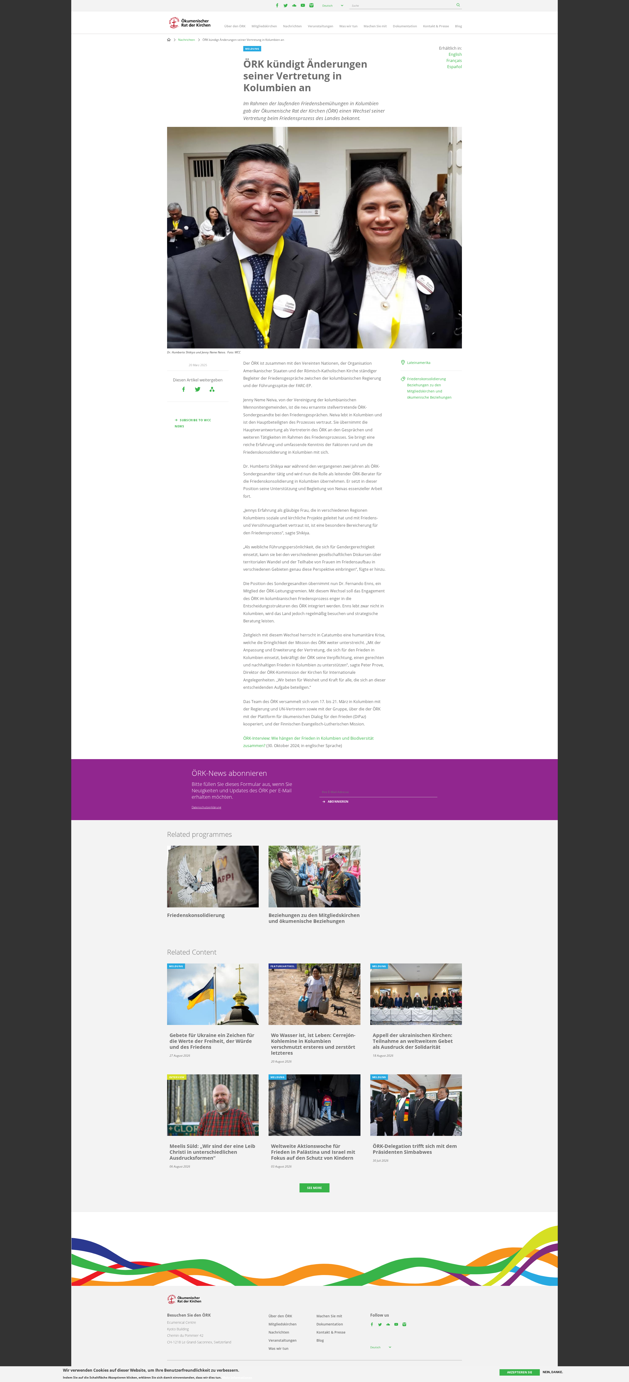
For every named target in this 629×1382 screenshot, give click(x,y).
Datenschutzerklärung (206, 807)
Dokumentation (405, 26)
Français (454, 60)
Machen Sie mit (375, 26)
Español (454, 66)
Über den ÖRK (234, 26)
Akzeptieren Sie (519, 1372)
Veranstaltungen (320, 26)
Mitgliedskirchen (264, 26)
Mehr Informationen (237, 1377)
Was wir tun (348, 26)
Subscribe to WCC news (193, 423)
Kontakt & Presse (436, 26)
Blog (458, 26)
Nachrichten (292, 26)
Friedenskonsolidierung (426, 378)
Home (169, 39)
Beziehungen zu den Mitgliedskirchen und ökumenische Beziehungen (429, 391)
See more (314, 1188)
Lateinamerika (418, 362)
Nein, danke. (553, 1372)
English (455, 54)
